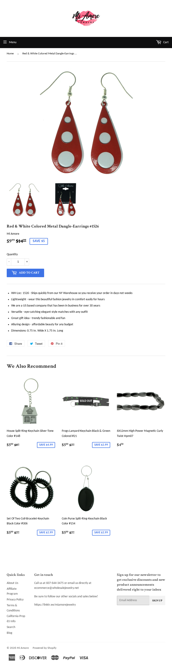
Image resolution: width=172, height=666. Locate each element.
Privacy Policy (15, 599)
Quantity (12, 254)
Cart (166, 42)
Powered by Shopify (44, 648)
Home (10, 53)
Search (11, 627)
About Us (12, 583)
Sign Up (157, 600)
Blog (9, 633)
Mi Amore (23, 648)
